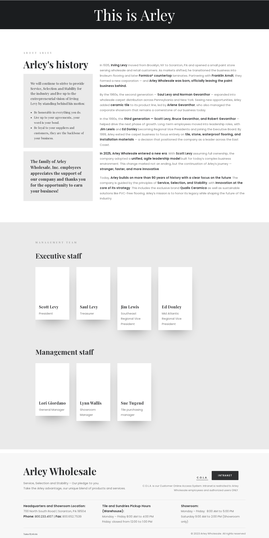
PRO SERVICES (138, 8)
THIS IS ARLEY (58, 8)
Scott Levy (48, 306)
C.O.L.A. (202, 477)
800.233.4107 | (45, 516)
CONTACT (201, 8)
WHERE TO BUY (163, 8)
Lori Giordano (52, 403)
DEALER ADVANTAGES (110, 8)
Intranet (225, 475)
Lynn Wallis (91, 403)
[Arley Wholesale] (8, 8)
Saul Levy (89, 306)
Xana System (30, 533)
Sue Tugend (132, 403)
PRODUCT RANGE (80, 8)
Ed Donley (172, 306)
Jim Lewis (130, 306)
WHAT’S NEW (183, 8)
